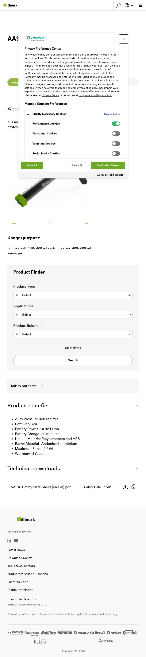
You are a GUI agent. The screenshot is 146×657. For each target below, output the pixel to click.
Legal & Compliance (86, 614)
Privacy (11, 614)
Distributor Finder (20, 590)
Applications (23, 306)
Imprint (20, 614)
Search (73, 360)
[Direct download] (125, 487)
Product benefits (27, 405)
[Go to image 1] (52, 222)
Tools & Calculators (21, 566)
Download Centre (20, 558)
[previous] (13, 223)
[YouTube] (16, 543)
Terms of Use (32, 614)
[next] (86, 223)
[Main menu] (140, 5)
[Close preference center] (123, 39)
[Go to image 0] (50, 222)
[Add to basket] (133, 487)
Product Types (24, 286)
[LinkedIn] (9, 541)
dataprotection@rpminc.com (95, 95)
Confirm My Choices (108, 165)
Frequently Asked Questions (27, 574)
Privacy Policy (50, 95)
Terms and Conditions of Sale (57, 614)
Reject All (77, 165)
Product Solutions (27, 326)
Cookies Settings (108, 614)
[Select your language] (129, 5)
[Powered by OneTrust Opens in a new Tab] (111, 175)
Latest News (16, 550)
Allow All (32, 165)
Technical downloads (33, 468)
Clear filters (73, 348)
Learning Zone (17, 582)
